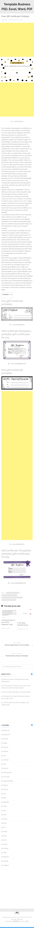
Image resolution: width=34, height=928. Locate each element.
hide (10, 294)
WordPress (16, 921)
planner (5, 819)
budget (5, 743)
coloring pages (7, 772)
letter (4, 798)
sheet (4, 852)
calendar (5, 751)
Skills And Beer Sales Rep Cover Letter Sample (16, 692)
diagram (5, 785)
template (4, 20)
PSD (4, 827)
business (5, 747)
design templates (8, 781)
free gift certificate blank (12, 592)
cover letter (6, 777)
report (5, 840)
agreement (6, 730)
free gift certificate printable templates (12, 597)
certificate (6, 760)
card (4, 755)
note (4, 810)
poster (5, 823)
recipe (5, 836)
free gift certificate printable (9, 595)
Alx (27, 921)
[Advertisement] (17, 40)
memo (5, 806)
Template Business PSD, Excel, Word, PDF (17, 6)
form (4, 793)
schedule (5, 848)
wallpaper (6, 865)
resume (5, 844)
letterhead (6, 802)
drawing (5, 789)
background (6, 734)
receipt (5, 831)
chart (4, 764)
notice (5, 814)
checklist (5, 768)
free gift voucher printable (9, 600)
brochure (5, 739)
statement (6, 857)
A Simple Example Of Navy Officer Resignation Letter (8, 622)
